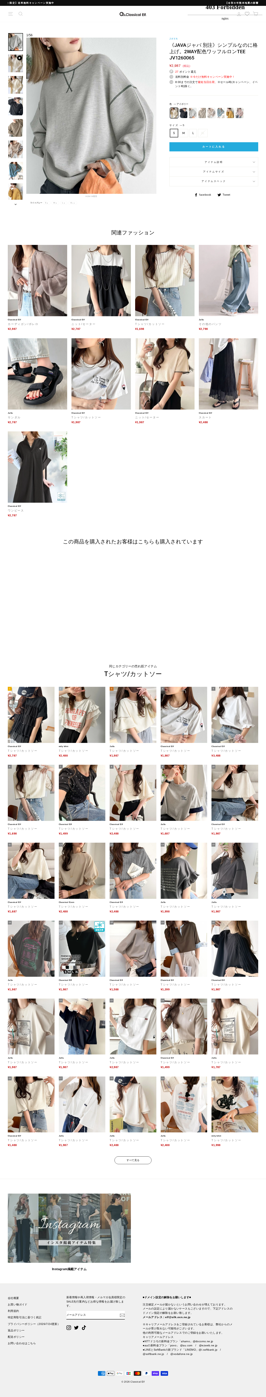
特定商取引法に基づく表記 (24, 1317)
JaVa (173, 38)
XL (202, 133)
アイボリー (174, 113)
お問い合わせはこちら (22, 1343)
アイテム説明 (214, 162)
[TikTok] (84, 1327)
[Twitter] (76, 1327)
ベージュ (211, 113)
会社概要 (13, 1298)
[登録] (122, 1315)
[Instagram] (68, 1327)
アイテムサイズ (213, 171)
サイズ (176, 125)
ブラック (183, 113)
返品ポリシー (16, 1330)
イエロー (230, 113)
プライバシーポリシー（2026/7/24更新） (34, 1324)
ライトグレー (193, 113)
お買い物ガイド (17, 1304)
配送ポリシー (16, 1336)
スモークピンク (239, 113)
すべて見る (133, 1160)
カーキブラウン (202, 113)
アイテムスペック (214, 181)
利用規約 (13, 1311)
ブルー (221, 113)
